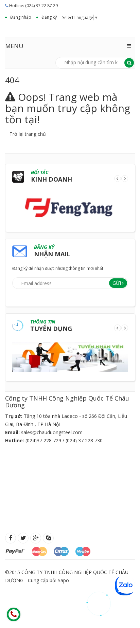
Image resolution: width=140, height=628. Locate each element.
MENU (14, 46)
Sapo (63, 580)
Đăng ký (49, 17)
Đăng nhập (20, 17)
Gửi (116, 283)
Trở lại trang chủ (28, 134)
